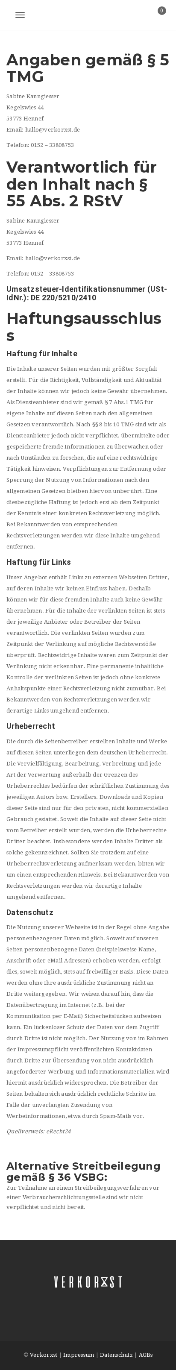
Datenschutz (116, 1355)
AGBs (146, 1355)
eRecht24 (58, 1131)
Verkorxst (43, 1355)
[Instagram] (96, 1300)
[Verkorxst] (88, 15)
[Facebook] (79, 1300)
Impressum (78, 1355)
